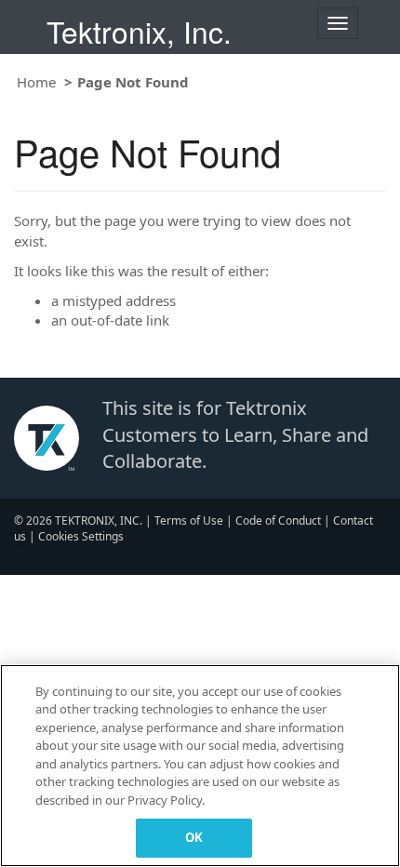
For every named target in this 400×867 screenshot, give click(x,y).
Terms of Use (188, 520)
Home (36, 82)
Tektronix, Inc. (139, 31)
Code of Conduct (278, 520)
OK (194, 837)
